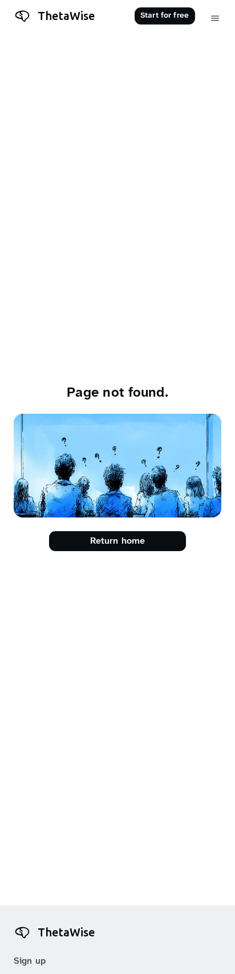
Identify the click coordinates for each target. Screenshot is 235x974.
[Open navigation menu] (215, 18)
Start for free (164, 15)
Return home (117, 541)
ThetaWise (66, 15)
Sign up (30, 961)
